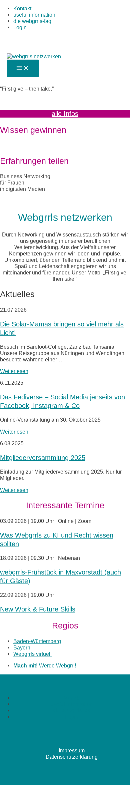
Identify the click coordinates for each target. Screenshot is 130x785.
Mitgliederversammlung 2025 (42, 457)
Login (20, 27)
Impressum (72, 750)
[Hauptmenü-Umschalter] (23, 68)
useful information (34, 15)
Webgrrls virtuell (32, 654)
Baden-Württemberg (37, 641)
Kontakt (22, 8)
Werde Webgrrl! (44, 665)
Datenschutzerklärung (72, 757)
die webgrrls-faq (32, 21)
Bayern (21, 647)
